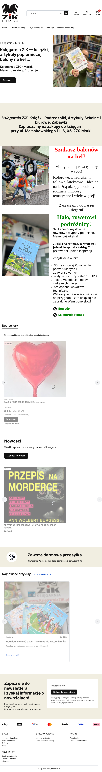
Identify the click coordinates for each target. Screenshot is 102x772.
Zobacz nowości (16, 455)
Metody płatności (43, 738)
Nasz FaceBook (8, 740)
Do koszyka (11, 419)
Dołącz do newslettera (64, 692)
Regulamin (74, 738)
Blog (4, 745)
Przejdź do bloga (41, 574)
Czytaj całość (12, 655)
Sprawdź (8, 80)
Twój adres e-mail (58, 686)
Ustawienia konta (9, 759)
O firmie (5, 743)
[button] (66, 13)
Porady (10, 637)
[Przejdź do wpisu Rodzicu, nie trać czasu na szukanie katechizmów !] (36, 608)
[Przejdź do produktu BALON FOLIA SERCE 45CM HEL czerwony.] (35, 369)
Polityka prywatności (78, 740)
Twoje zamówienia (9, 756)
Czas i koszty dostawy (45, 740)
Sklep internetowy (48, 769)
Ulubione (5, 761)
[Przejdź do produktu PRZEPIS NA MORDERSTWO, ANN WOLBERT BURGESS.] (35, 495)
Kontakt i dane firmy (10, 738)
